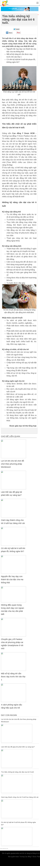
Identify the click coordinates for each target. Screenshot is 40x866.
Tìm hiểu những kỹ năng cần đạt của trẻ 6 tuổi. (17, 772)
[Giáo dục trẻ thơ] (7, 2)
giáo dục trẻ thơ (21, 426)
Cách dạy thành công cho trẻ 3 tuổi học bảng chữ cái (19, 797)
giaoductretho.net (16, 853)
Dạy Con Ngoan (9, 715)
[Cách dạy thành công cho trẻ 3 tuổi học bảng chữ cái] (13, 508)
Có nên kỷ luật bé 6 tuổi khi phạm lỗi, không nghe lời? (18, 823)
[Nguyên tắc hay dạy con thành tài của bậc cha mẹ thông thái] (13, 564)
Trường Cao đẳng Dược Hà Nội (4, 848)
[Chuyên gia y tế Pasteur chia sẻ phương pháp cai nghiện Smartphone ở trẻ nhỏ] (13, 627)
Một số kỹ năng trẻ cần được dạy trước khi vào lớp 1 (13, 676)
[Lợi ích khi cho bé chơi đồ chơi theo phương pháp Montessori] (13, 449)
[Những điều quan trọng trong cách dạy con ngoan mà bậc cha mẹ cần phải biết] (13, 594)
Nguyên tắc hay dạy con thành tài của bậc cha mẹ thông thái (12, 579)
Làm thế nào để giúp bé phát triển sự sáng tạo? (18, 747)
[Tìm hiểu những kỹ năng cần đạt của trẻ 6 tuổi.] (19, 783)
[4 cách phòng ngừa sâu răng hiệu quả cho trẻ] (13, 692)
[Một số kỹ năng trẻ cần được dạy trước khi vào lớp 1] (13, 661)
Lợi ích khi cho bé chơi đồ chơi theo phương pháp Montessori (12, 464)
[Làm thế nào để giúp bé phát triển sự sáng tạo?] (13, 480)
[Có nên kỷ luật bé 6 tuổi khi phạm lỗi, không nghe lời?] (13, 536)
